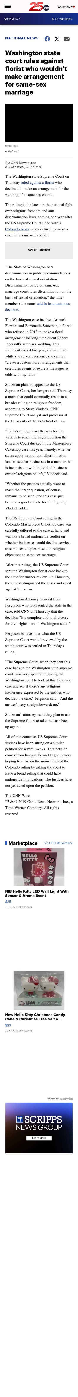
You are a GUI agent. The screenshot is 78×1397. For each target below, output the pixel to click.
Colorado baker (17, 228)
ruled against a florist (37, 182)
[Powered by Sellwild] (66, 1098)
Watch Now (65, 6)
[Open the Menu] (7, 6)
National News (22, 38)
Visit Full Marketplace (58, 843)
